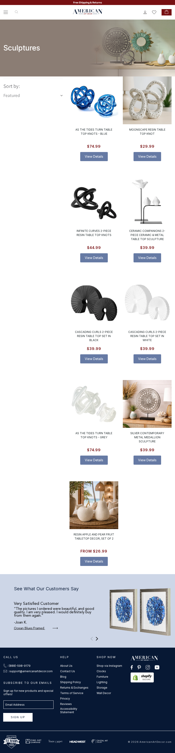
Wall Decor (104, 693)
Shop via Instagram (109, 665)
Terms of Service (71, 693)
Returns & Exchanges (74, 687)
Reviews (66, 704)
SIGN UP (18, 717)
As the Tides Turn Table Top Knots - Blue (93, 131)
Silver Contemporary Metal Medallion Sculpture (147, 437)
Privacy (65, 698)
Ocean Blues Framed (29, 628)
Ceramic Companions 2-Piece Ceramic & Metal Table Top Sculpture (147, 235)
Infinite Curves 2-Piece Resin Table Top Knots (94, 232)
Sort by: (11, 86)
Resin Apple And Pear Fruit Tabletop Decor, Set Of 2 (94, 536)
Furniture (102, 676)
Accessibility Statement (68, 710)
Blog (63, 676)
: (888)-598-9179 (19, 665)
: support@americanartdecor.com (30, 671)
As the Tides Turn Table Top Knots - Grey (93, 435)
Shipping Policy (70, 682)
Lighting (102, 682)
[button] (6, 12)
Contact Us (67, 671)
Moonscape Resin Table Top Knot (147, 131)
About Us (66, 665)
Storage (102, 687)
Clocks (101, 671)
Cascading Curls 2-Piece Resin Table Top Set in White (147, 336)
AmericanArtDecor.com (155, 741)
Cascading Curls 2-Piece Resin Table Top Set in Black (94, 336)
